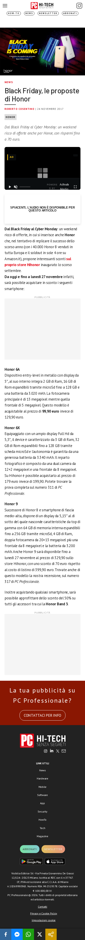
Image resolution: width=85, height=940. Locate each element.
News (29, 13)
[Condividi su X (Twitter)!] (39, 934)
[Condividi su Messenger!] (17, 934)
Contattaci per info (42, 715)
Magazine (42, 836)
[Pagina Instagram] (79, 5)
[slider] (24, 187)
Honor (10, 117)
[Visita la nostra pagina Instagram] (45, 751)
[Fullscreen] (75, 187)
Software (42, 795)
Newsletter (48, 13)
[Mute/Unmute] (15, 187)
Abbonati (70, 13)
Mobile (43, 787)
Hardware (42, 778)
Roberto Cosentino (19, 109)
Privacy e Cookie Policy (43, 913)
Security (42, 811)
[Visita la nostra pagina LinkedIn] (52, 751)
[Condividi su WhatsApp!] (28, 934)
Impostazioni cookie (44, 920)
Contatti (42, 906)
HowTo (42, 819)
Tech (42, 828)
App (42, 803)
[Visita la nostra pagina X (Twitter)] (57, 751)
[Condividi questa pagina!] (51, 934)
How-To (13, 13)
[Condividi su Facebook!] (5, 934)
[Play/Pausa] (9, 187)
